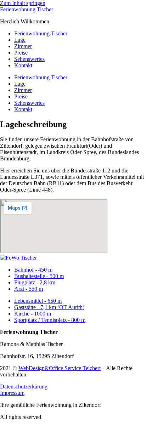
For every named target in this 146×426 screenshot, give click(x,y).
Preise (21, 53)
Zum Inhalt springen (22, 3)
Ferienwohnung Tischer (26, 9)
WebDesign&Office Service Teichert (59, 368)
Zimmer (23, 46)
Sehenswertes (29, 59)
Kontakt (23, 65)
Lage (20, 40)
